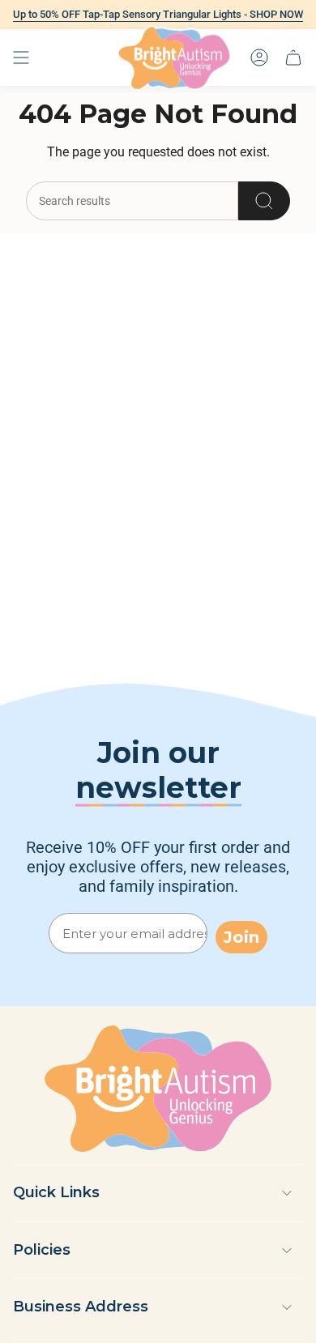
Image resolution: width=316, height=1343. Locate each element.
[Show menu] (21, 57)
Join (241, 937)
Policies (41, 1250)
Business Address (80, 1306)
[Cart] (293, 57)
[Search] (264, 200)
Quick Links (56, 1192)
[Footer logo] (158, 1088)
